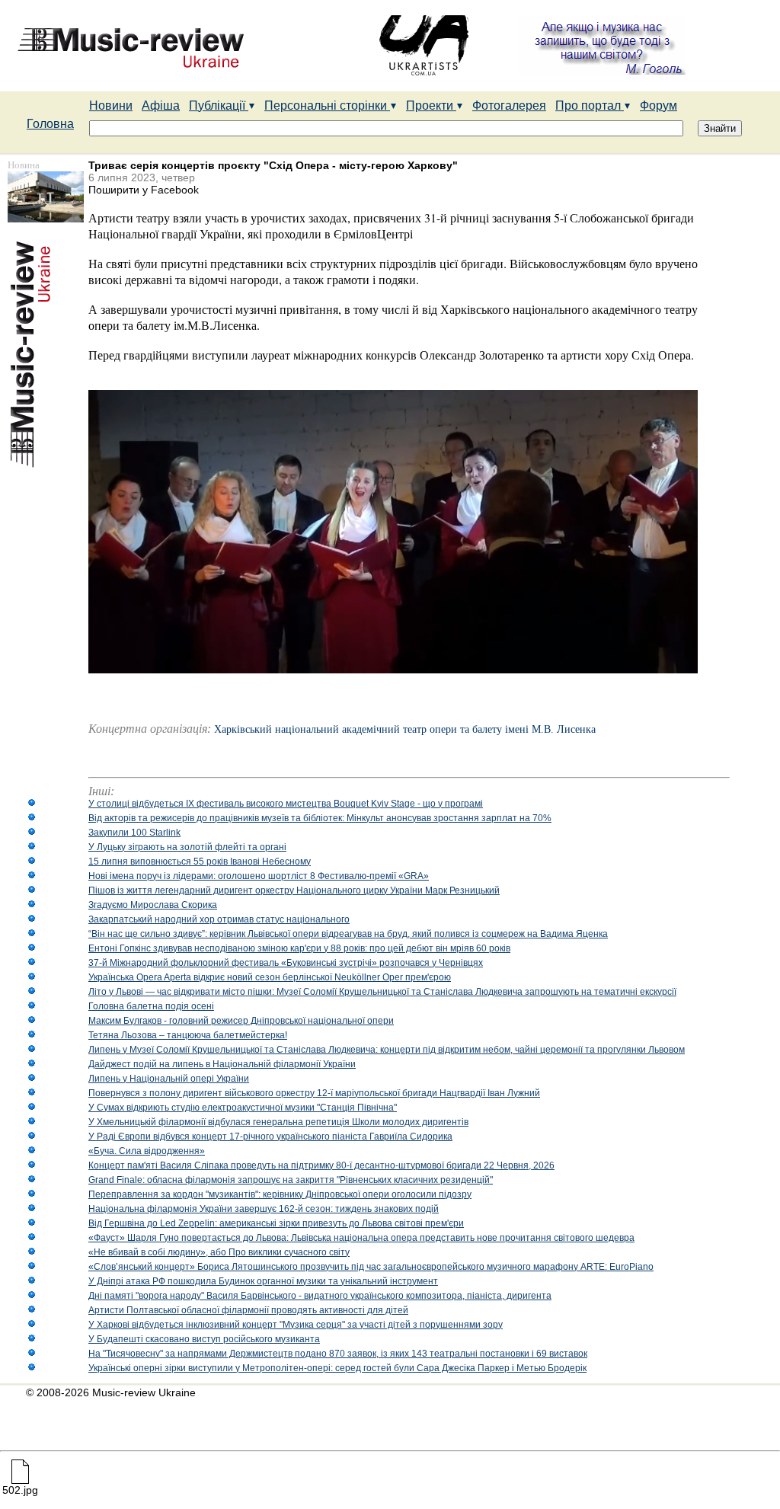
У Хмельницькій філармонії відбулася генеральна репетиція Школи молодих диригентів (278, 1122)
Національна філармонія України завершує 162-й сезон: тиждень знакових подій (263, 1209)
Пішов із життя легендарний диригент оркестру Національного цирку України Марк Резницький (294, 890)
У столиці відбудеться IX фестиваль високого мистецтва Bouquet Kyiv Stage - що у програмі (285, 803)
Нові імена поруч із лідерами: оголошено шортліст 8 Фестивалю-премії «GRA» (258, 876)
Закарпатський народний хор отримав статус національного (219, 919)
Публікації (218, 105)
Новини (111, 105)
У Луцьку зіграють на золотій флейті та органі (187, 847)
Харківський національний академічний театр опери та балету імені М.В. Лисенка (405, 729)
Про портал (589, 105)
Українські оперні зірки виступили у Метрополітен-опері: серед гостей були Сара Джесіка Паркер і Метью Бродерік (337, 1368)
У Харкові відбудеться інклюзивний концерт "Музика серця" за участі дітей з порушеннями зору (295, 1324)
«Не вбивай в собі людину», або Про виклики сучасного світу (219, 1252)
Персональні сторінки (327, 105)
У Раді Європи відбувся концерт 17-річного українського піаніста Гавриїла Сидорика (270, 1136)
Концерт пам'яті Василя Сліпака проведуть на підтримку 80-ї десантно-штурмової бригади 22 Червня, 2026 (321, 1165)
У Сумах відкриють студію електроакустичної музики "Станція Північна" (242, 1107)
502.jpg (20, 1490)
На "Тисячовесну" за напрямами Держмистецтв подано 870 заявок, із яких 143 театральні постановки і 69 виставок (337, 1353)
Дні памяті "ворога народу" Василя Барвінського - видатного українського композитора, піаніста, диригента (319, 1295)
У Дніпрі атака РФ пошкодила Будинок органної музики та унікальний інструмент (263, 1281)
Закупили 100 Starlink (134, 832)
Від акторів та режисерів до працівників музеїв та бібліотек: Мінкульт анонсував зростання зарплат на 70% (319, 818)
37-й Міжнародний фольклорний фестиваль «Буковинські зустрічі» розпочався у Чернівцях (285, 963)
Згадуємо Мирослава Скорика (152, 905)
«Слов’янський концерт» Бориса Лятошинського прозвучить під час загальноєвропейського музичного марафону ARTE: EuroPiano (371, 1266)
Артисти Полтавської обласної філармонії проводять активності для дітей (248, 1310)
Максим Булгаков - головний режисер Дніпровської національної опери (241, 1020)
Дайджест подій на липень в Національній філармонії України (222, 1064)
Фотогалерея (509, 105)
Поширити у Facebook (143, 190)
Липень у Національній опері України (168, 1078)
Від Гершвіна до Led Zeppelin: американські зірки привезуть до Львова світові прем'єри (276, 1223)
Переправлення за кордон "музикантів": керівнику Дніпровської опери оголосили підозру (280, 1194)
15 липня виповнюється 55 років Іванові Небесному (199, 861)
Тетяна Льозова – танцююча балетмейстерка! (187, 1035)
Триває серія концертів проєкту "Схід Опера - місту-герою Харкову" (273, 165)
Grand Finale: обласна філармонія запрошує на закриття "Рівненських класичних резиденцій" (290, 1180)
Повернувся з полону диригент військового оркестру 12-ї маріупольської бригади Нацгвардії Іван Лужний (314, 1093)
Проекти (431, 105)
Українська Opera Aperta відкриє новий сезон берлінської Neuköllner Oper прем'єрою (269, 977)
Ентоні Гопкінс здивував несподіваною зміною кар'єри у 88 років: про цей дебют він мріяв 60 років (299, 948)
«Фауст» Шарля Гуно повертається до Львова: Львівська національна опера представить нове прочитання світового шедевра (361, 1237)
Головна (50, 123)
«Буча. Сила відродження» (146, 1151)
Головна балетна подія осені (151, 1006)
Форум (658, 105)
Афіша (161, 105)
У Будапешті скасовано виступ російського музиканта (204, 1339)
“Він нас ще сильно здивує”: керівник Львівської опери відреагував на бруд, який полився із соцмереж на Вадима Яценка (348, 934)
